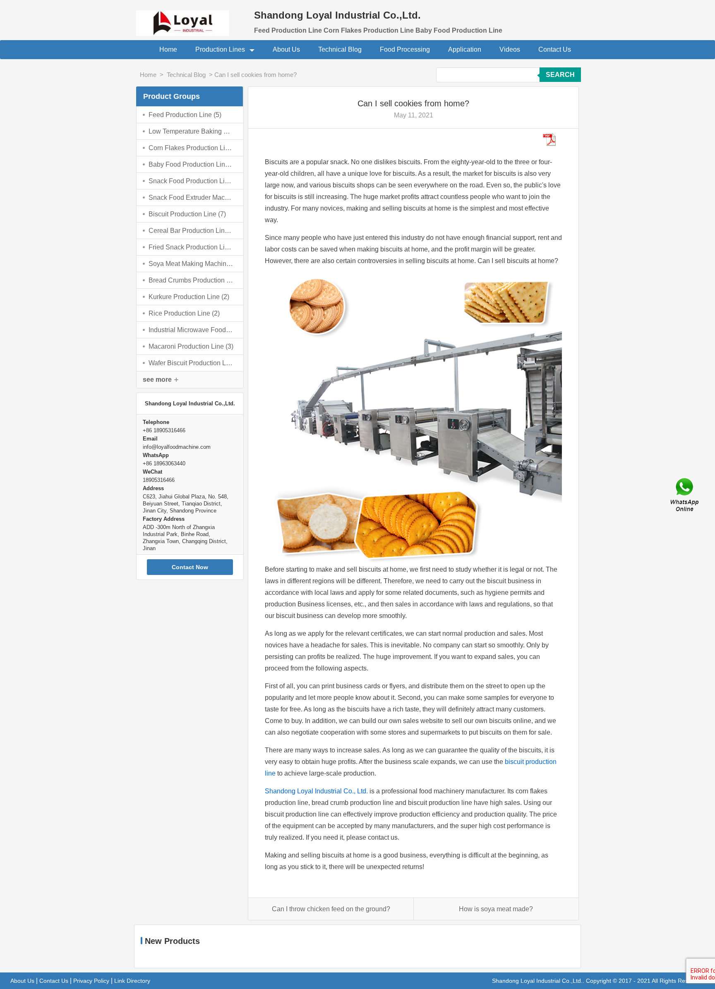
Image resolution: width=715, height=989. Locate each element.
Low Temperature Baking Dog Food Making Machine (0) (191, 131)
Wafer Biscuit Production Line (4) (191, 362)
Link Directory (132, 980)
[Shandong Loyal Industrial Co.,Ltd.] (190, 18)
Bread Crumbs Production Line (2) (191, 280)
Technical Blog (340, 49)
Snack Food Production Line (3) (191, 180)
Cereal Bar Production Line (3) (191, 230)
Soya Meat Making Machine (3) (191, 263)
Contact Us (554, 49)
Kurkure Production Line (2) (189, 296)
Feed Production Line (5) (185, 114)
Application (464, 49)
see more (157, 379)
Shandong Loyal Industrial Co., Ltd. (316, 791)
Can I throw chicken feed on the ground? (331, 908)
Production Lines (221, 49)
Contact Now (190, 567)
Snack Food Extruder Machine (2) (191, 197)
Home (168, 49)
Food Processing (405, 49)
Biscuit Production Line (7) (187, 214)
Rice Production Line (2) (184, 313)
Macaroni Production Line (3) (191, 346)
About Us (286, 49)
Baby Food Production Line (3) (191, 164)
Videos (509, 49)
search (560, 74)
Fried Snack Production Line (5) (191, 247)
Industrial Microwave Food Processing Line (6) (191, 329)
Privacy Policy (91, 980)
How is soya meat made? (496, 908)
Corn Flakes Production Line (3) (191, 147)
